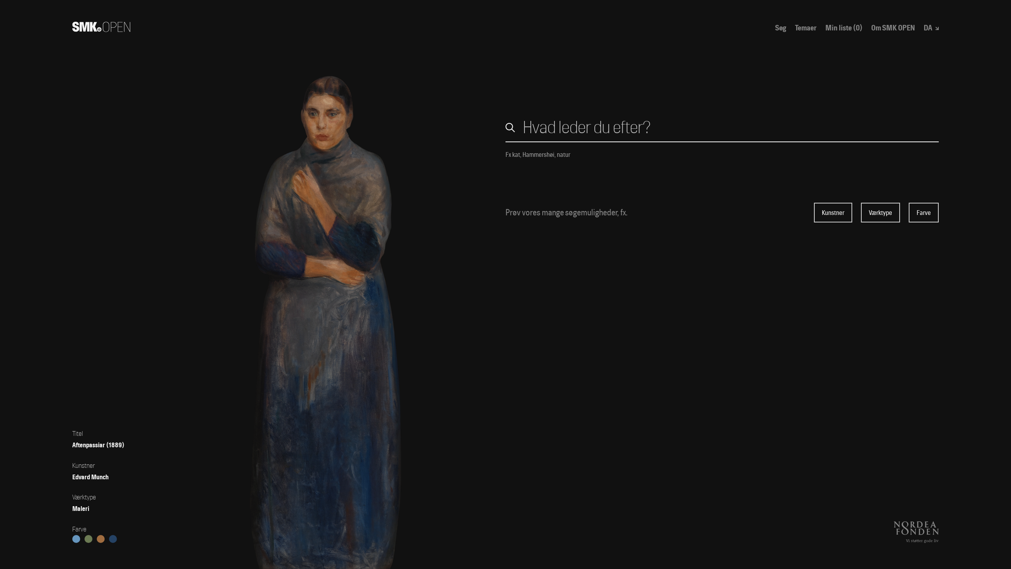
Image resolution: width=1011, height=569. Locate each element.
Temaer (806, 28)
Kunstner (833, 213)
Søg (780, 28)
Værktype (880, 213)
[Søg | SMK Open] (101, 29)
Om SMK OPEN (893, 28)
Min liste (844, 28)
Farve (924, 213)
